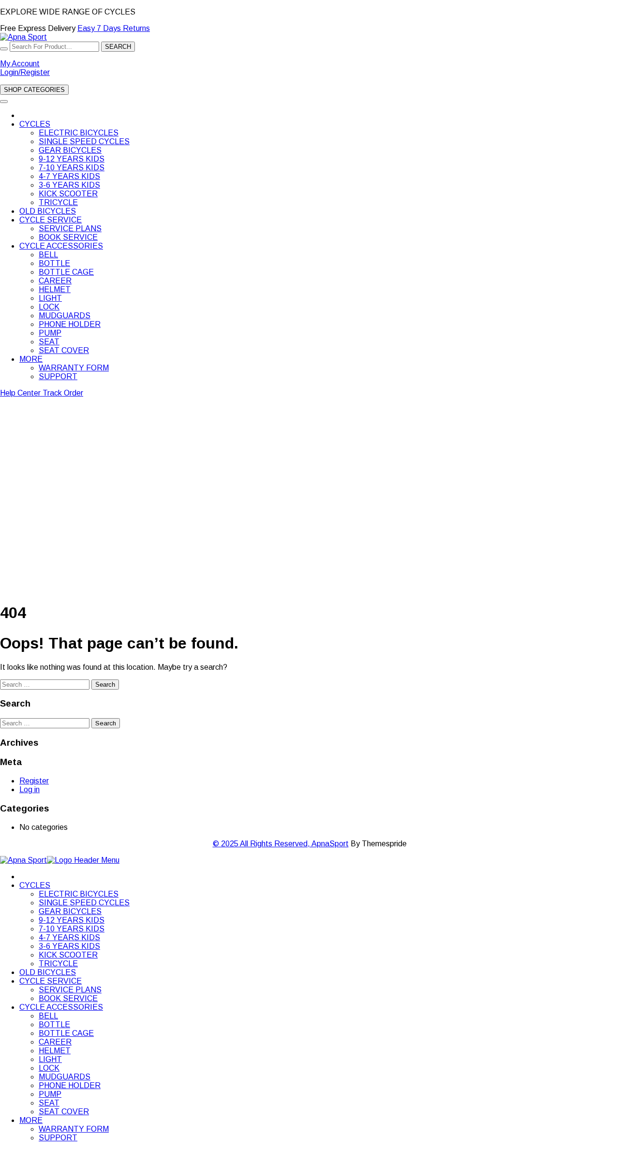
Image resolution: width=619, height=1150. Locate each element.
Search (105, 684)
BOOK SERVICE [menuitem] (68, 998)
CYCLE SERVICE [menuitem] (50, 981)
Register (34, 781)
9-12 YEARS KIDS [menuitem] (71, 920)
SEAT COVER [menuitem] (64, 1111)
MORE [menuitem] (31, 1120)
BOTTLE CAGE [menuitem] (66, 1033)
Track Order (63, 393)
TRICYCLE (58, 202)
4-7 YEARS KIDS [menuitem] (69, 937)
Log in (29, 789)
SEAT (49, 342)
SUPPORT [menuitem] (58, 1138)
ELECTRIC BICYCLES (78, 133)
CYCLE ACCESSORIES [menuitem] (61, 1007)
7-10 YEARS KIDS (71, 167)
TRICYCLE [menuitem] (58, 963)
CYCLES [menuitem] (34, 885)
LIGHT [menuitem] (50, 1059)
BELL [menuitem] (48, 1016)
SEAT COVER (64, 350)
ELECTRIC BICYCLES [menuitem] (78, 894)
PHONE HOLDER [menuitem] (70, 1085)
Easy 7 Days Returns (113, 28)
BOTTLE (54, 263)
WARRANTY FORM (74, 368)
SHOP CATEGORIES (34, 89)
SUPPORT (58, 376)
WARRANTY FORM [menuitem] (74, 1129)
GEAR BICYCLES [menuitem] (70, 911)
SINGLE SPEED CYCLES (84, 141)
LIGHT (50, 298)
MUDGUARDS (64, 315)
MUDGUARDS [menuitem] (64, 1077)
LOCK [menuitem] (49, 1068)
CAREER (55, 281)
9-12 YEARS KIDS (71, 159)
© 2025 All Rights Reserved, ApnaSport (281, 844)
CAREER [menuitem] (55, 1042)
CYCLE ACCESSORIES (61, 246)
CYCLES (34, 124)
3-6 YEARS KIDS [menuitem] (69, 946)
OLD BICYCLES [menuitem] (47, 972)
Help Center (21, 393)
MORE (31, 359)
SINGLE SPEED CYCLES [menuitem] (84, 903)
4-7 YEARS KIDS (69, 176)
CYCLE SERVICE (50, 220)
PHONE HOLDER (70, 324)
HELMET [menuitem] (55, 1051)
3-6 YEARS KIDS (69, 185)
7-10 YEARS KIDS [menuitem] (71, 929)
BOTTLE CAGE (66, 272)
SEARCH (118, 46)
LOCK (49, 307)
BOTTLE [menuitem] (54, 1024)
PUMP (50, 333)
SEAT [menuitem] (49, 1103)
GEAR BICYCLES (70, 150)
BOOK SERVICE (68, 237)
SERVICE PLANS (70, 228)
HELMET (55, 289)
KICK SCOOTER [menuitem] (68, 955)
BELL (48, 255)
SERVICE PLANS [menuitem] (70, 990)
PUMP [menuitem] (50, 1094)
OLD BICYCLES (47, 211)
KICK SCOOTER (68, 194)
